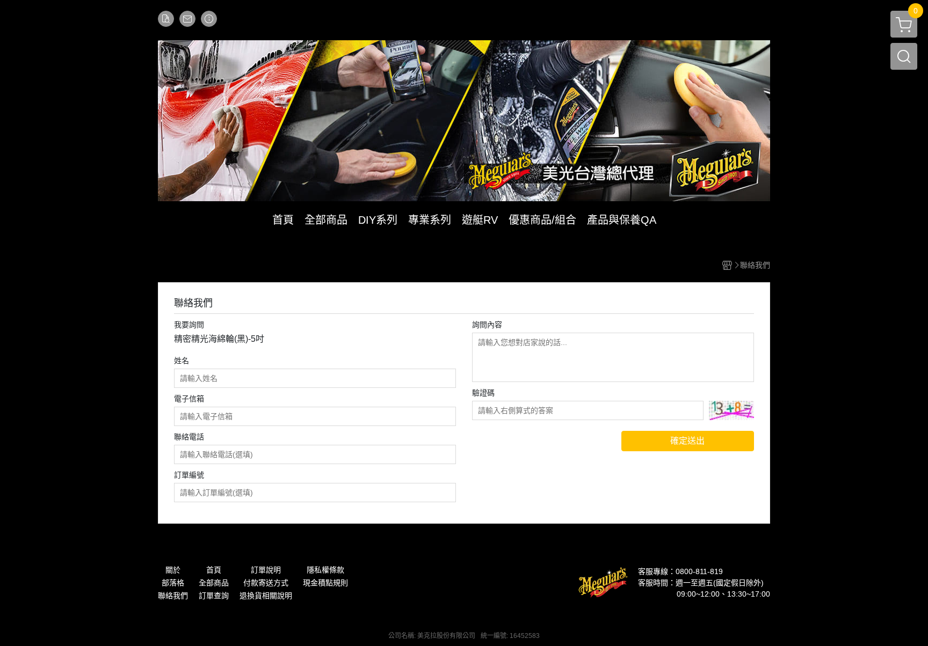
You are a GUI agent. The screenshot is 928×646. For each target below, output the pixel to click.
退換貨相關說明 (266, 595)
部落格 (173, 582)
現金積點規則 (325, 582)
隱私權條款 (325, 570)
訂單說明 (266, 570)
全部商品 (214, 582)
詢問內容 (487, 324)
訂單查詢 (214, 595)
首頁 (213, 570)
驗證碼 (483, 392)
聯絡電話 (189, 436)
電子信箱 (189, 398)
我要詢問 (189, 324)
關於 (172, 570)
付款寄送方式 (265, 582)
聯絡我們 (173, 595)
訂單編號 (189, 475)
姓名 (181, 360)
